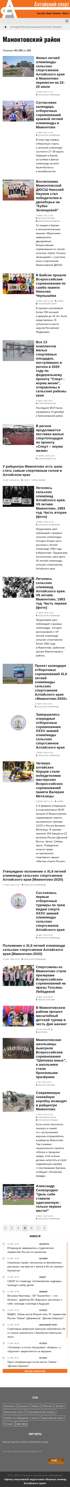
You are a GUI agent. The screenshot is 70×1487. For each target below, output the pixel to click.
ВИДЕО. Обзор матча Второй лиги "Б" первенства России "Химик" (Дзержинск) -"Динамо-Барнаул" (36, 1316)
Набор (35, 1406)
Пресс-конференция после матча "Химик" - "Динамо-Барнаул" (33, 1363)
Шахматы (9, 1406)
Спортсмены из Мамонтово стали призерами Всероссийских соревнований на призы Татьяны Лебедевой (51, 979)
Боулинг (23, 1406)
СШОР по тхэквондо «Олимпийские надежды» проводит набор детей (34, 1283)
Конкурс (8, 1423)
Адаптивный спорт (53, 1417)
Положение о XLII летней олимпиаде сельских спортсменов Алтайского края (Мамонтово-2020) (34, 950)
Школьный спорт (14, 1412)
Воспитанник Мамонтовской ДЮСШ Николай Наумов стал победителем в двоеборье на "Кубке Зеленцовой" (50, 196)
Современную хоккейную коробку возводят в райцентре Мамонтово (51, 1101)
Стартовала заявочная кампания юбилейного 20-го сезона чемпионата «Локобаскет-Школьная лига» (36, 1332)
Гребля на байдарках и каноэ (21, 1417)
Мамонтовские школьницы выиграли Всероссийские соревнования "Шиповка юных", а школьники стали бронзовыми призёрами (51, 1058)
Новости (35, 1236)
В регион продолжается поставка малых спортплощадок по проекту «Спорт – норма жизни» (50, 438)
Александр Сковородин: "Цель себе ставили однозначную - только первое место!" (48, 1198)
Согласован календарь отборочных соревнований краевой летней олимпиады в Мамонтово (49, 115)
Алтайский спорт (51, 4)
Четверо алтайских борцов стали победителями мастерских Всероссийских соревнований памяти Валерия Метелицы (50, 779)
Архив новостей (35, 1370)
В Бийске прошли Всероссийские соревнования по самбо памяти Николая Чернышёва (51, 285)
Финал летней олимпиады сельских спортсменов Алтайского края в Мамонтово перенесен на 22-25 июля (50, 72)
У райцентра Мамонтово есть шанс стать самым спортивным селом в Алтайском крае (33, 471)
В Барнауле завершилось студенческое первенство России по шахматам (30, 1250)
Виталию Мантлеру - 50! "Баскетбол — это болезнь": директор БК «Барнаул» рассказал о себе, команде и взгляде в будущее (34, 1299)
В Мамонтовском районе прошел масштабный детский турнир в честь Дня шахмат (51, 1016)
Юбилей (47, 1406)
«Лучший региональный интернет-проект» (36, 27)
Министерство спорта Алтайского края (25, 1441)
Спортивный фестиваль (41, 1412)
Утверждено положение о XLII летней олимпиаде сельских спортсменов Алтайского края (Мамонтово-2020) (34, 875)
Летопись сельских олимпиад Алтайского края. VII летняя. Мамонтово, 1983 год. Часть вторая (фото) (51, 502)
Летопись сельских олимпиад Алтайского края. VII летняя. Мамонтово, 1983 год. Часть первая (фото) (51, 593)
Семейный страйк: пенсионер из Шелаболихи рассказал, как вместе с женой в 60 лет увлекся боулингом (35, 1266)
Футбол (59, 1406)
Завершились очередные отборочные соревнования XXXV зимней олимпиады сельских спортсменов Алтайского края (50, 731)
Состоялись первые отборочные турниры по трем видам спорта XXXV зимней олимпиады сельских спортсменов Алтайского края (50, 911)
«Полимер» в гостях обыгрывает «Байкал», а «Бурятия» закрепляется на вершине (34, 1349)
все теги (21, 1423)
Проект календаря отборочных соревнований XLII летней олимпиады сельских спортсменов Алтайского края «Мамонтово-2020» (51, 682)
